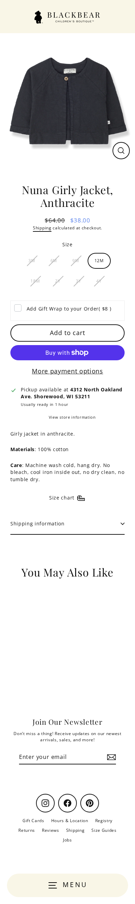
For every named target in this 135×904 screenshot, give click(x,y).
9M (75, 260)
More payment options (67, 371)
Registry (103, 820)
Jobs (67, 840)
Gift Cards (33, 820)
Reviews (50, 830)
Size (67, 244)
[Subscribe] (110, 757)
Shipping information (37, 523)
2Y (57, 281)
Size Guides (103, 830)
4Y (98, 281)
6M (54, 260)
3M (31, 260)
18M (35, 281)
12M (99, 260)
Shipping (42, 227)
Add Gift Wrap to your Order (69, 308)
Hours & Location (69, 820)
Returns (26, 830)
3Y (78, 281)
